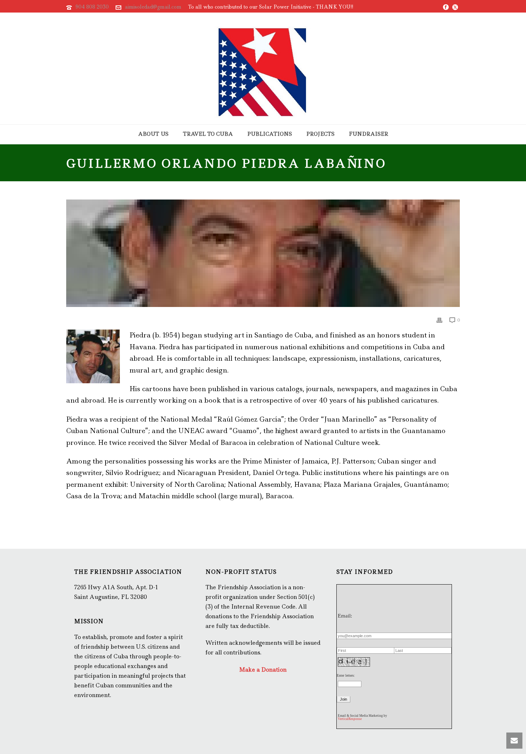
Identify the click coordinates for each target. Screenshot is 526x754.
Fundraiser (368, 134)
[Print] (439, 319)
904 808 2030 (92, 7)
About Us (153, 134)
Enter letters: (346, 675)
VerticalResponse (350, 719)
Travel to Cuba (208, 134)
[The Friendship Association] (263, 68)
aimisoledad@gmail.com (153, 7)
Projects (320, 134)
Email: (345, 616)
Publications (269, 134)
